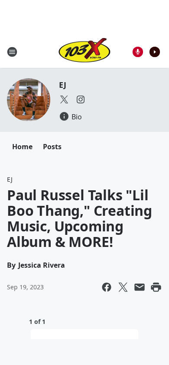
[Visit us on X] (64, 99)
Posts (52, 146)
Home (22, 146)
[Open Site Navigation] (12, 52)
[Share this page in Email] (139, 287)
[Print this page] (156, 287)
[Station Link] (84, 52)
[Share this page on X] (123, 287)
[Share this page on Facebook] (107, 287)
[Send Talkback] (138, 52)
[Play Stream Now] (155, 52)
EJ (62, 85)
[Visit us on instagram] (80, 99)
